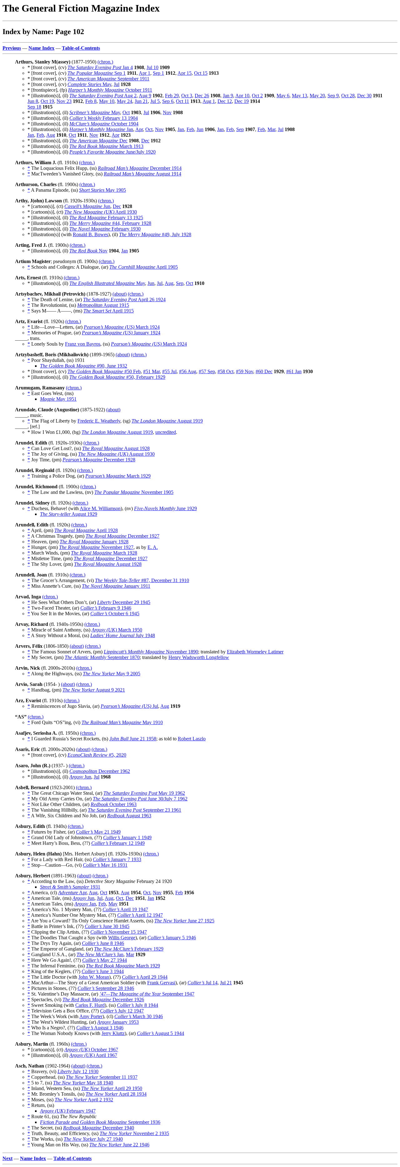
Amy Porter (90, 1016)
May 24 (124, 101)
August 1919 (167, 421)
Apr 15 (185, 73)
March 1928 (104, 553)
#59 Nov (244, 371)
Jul (116, 84)
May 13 (299, 95)
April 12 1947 (140, 915)
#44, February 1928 (110, 223)
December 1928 (98, 459)
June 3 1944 (103, 971)
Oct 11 (182, 101)
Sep (240, 129)
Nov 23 (64, 101)
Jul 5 (155, 101)
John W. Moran (93, 977)
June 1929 (165, 508)
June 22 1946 (119, 1144)
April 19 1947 (125, 909)
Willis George (121, 937)
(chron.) (105, 61)
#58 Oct (225, 371)
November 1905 (133, 492)
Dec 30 (364, 95)
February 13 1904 (103, 118)
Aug (50, 135)
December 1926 (103, 999)
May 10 (106, 101)
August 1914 (142, 173)
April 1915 (108, 310)
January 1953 (118, 1022)
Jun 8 (33, 101)
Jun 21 (141, 101)
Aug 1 (208, 101)
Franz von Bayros (82, 344)
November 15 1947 (118, 932)
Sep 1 (97, 73)
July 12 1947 (122, 1010)
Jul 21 (226, 982)
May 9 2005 (111, 673)
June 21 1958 (132, 738)
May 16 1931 (105, 865)
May (89, 84)
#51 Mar (151, 371)
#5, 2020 (97, 755)
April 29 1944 (145, 977)
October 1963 (114, 804)
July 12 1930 (78, 1071)
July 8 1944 (137, 1005)
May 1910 (122, 722)
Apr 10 (242, 95)
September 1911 (108, 78)
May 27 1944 (104, 960)
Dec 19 (241, 101)
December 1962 (99, 771)
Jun (200, 129)
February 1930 (105, 228)
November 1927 (96, 547)
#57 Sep (207, 371)
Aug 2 (103, 95)
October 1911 (110, 90)
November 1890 (151, 651)
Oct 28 (348, 95)
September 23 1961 (134, 810)
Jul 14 (203, 982)
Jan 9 (228, 95)
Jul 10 (152, 67)
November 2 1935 (134, 1133)
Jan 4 (100, 67)
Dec (98, 140)
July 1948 (122, 635)
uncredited (165, 432)
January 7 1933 (117, 859)
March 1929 (118, 476)
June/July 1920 (112, 152)
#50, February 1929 (117, 377)
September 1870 (102, 657)
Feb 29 (172, 95)
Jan (101, 129)
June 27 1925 (184, 920)
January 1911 (116, 586)
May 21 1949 (98, 832)
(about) (119, 294)
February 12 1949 (118, 843)
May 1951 (58, 399)
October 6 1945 (114, 613)
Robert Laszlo (192, 738)
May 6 (283, 95)
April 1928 (86, 530)
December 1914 (140, 168)
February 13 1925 (106, 217)
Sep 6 (167, 101)
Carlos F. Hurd (90, 1005)
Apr (139, 129)
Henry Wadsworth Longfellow (198, 657)
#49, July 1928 (155, 234)
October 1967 (91, 1049)
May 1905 (102, 190)
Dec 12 (225, 101)
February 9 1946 (105, 608)
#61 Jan (294, 371)
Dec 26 (202, 95)
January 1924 (121, 332)
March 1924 (122, 327)
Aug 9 (145, 95)
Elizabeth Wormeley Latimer (255, 651)
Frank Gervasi (161, 982)
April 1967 (93, 1055)
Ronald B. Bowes (90, 234)
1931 (70, 887)
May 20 (317, 95)
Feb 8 (91, 101)
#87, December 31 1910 (142, 580)
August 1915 (103, 305)
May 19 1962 (144, 793)
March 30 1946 (138, 1016)
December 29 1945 (123, 602)
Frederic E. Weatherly (99, 421)
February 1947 (68, 1111)
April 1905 (143, 267)
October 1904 (103, 123)
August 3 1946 (99, 1027)
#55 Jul (169, 371)
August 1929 (68, 514)
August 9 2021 (93, 690)
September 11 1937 (102, 1077)
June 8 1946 (103, 943)
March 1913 (106, 146)
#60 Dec (264, 371)
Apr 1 (144, 73)
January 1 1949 (127, 837)
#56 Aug (187, 371)
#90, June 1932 (83, 365)
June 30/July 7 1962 (140, 798)
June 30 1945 (107, 926)
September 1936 (100, 1122)
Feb (190, 129)
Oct (126, 112)
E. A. (153, 547)
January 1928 (94, 541)
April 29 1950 (111, 1088)
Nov (167, 112)
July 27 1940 (93, 1139)
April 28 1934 (116, 1094)
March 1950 (117, 629)
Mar (271, 129)
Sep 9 (333, 95)
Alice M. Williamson (100, 508)
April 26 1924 (124, 299)
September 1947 (146, 994)
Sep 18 (34, 106)
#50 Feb (104, 371)
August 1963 (129, 815)
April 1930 (100, 212)
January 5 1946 (172, 937)
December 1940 (98, 1127)
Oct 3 (186, 95)
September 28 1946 (106, 988)
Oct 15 (201, 73)
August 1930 (116, 454)
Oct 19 (47, 101)
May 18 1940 (83, 1082)
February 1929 (128, 948)
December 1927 (122, 536)
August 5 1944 (160, 1033)
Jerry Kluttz (113, 1033)
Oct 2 (257, 95)
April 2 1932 (84, 1099)
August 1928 (116, 448)
